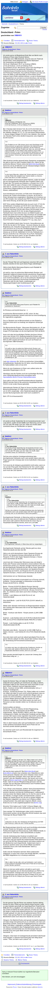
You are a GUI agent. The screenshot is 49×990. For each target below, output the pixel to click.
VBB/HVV (18, 35)
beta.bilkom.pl (8, 773)
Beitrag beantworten (25, 103)
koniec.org (37, 803)
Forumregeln (37, 984)
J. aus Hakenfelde (12, 254)
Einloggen (25, 1)
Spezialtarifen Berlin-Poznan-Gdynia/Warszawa (19, 377)
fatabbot (8, 110)
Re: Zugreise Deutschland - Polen (12, 112)
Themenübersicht (19, 40)
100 (21, 43)
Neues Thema (33, 40)
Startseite (4, 24)
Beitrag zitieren (40, 103)
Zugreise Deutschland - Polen (11, 49)
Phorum (15, 987)
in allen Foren (28, 43)
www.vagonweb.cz (17, 780)
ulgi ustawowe (11, 361)
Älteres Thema (22, 960)
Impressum (11, 984)
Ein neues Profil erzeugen (40, 1)
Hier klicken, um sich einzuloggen (13, 977)
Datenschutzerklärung (23, 984)
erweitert (44, 29)
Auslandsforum (13, 24)
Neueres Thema (9, 960)
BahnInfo (40, 987)
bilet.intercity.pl (34, 164)
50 (18, 43)
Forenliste (7, 40)
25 (16, 43)
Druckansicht (25, 963)
